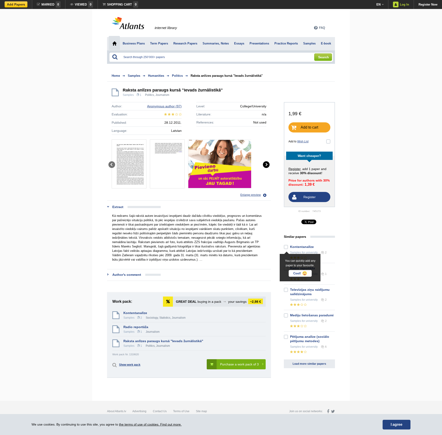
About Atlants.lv (116, 411)
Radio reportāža (135, 327)
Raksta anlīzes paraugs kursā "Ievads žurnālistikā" (227, 75)
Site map (201, 411)
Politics (149, 95)
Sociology (152, 317)
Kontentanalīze (135, 313)
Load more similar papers (309, 363)
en (378, 4)
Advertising (139, 411)
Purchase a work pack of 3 (239, 364)
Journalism (162, 95)
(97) (164, 106)
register (294, 169)
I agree (396, 424)
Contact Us (160, 411)
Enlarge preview (250, 195)
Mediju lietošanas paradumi (312, 315)
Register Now (428, 4)
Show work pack (129, 364)
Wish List (302, 141)
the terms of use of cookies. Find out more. (150, 424)
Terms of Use (181, 411)
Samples (128, 95)
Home (116, 75)
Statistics (164, 317)
